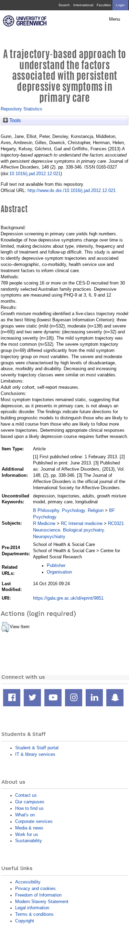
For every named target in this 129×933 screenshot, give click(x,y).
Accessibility (28, 881)
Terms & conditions (34, 914)
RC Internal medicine (82, 523)
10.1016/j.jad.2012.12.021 (35, 173)
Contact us (26, 795)
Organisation (59, 572)
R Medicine (44, 523)
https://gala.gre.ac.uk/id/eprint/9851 (68, 598)
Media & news (29, 827)
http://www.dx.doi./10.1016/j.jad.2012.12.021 (72, 190)
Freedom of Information (38, 895)
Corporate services (34, 821)
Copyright (24, 920)
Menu (114, 19)
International (83, 5)
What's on (25, 814)
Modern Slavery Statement (41, 901)
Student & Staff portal (36, 747)
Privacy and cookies (35, 888)
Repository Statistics (21, 108)
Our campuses (29, 801)
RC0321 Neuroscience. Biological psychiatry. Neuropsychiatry (78, 530)
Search (64, 5)
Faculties (104, 5)
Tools (14, 120)
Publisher (56, 565)
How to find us (29, 808)
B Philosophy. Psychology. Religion (68, 510)
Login (120, 5)
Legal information (32, 907)
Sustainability (28, 840)
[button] (5, 627)
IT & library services (35, 754)
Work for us (26, 834)
